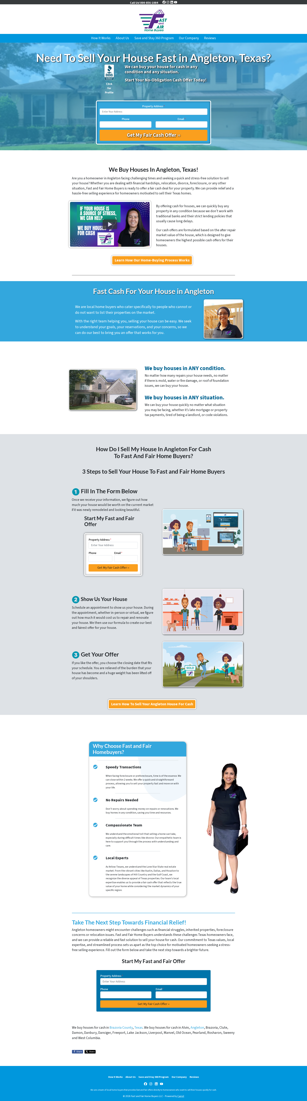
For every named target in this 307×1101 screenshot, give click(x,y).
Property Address (153, 106)
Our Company (189, 38)
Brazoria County (121, 1027)
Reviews (210, 38)
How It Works (100, 38)
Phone (125, 119)
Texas (138, 1027)
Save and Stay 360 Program (154, 38)
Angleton (197, 1027)
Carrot (180, 1096)
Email (181, 119)
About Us (122, 38)
